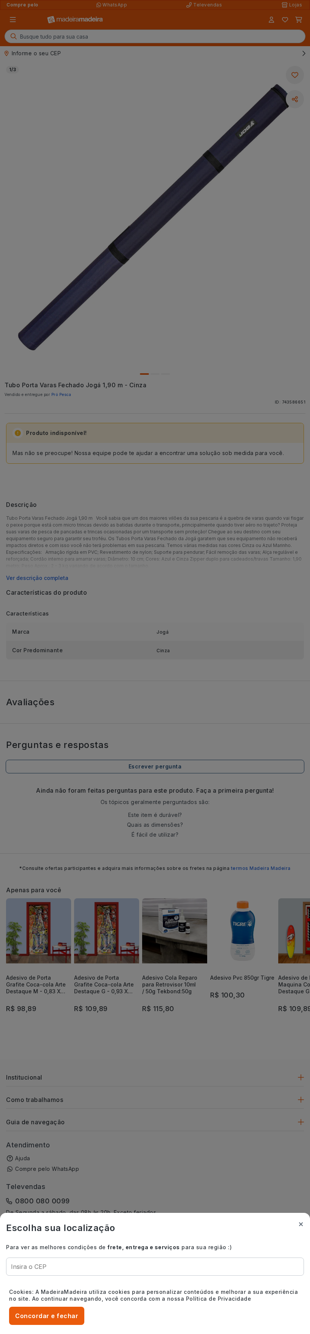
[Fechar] (301, 1224)
